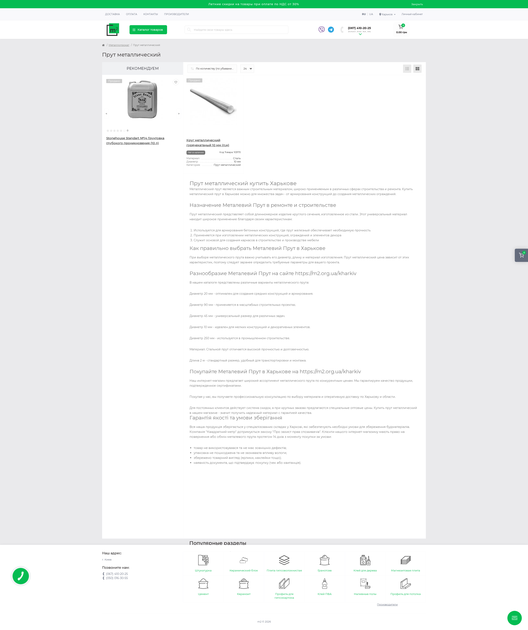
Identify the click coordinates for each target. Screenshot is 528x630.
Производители (176, 14)
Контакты (150, 14)
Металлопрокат (119, 45)
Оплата (131, 14)
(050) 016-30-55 (359, 32)
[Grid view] (417, 69)
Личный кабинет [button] (412, 14)
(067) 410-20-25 (359, 28)
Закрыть (417, 4)
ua (371, 14)
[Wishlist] (176, 82)
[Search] (189, 30)
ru (364, 14)
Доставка (112, 14)
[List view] (407, 69)
